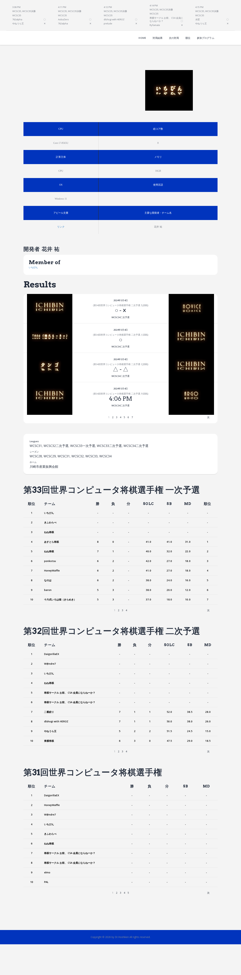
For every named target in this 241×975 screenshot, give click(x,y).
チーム (49, 504)
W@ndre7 (50, 663)
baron (48, 590)
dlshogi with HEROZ (56, 721)
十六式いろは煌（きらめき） (60, 599)
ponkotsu (50, 561)
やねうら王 (50, 731)
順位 (31, 504)
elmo (47, 872)
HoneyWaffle (52, 570)
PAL (46, 882)
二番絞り (49, 712)
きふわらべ (50, 522)
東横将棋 (49, 740)
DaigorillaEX (51, 654)
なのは (48, 580)
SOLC (148, 504)
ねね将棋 (49, 532)
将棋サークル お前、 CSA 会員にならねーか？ (69, 692)
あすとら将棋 (51, 541)
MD (187, 504)
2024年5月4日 (120, 300)
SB (169, 504)
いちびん (33, 267)
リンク (61, 226)
